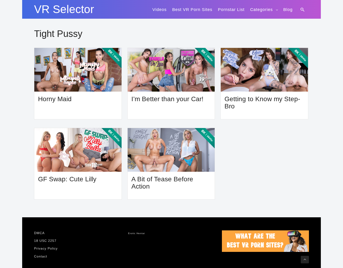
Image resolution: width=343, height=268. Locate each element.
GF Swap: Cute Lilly (67, 179)
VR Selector (64, 9)
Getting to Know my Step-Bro (262, 102)
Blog (288, 9)
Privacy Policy (46, 248)
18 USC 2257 (45, 241)
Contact (40, 256)
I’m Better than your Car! (167, 99)
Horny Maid (55, 99)
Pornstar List (231, 9)
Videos (159, 9)
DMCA (39, 233)
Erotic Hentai (136, 233)
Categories (261, 9)
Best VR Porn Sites (192, 9)
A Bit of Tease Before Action (162, 182)
